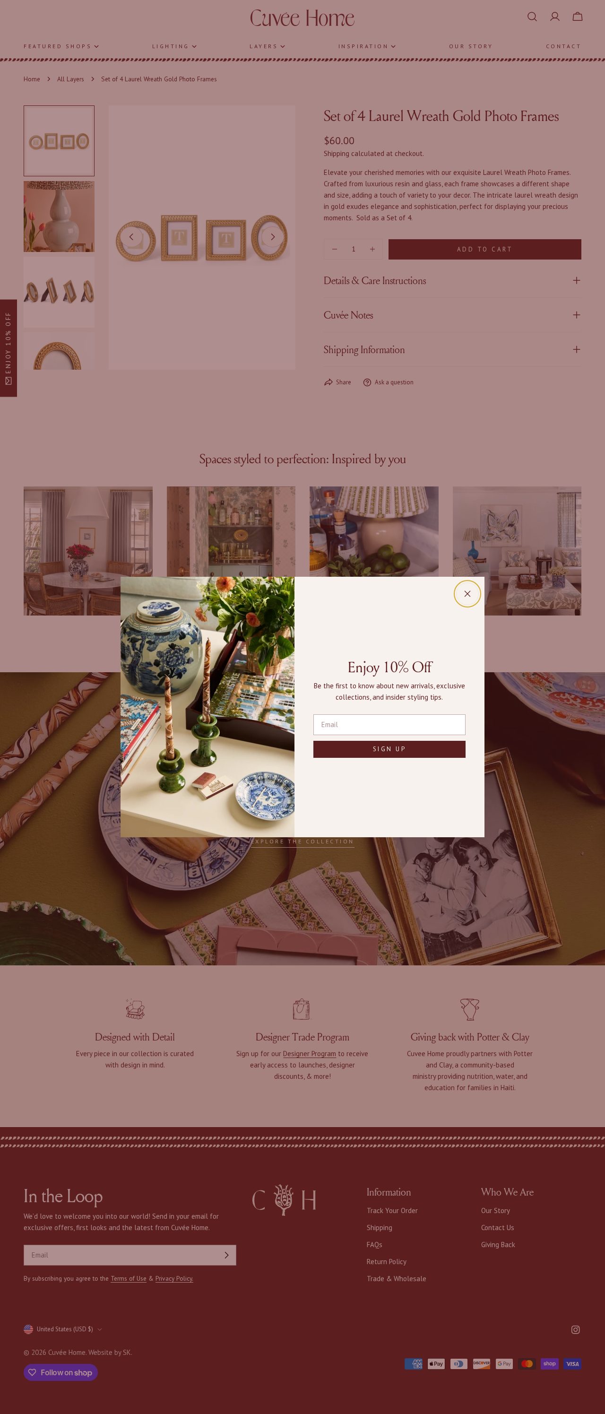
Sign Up (389, 749)
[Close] (467, 593)
